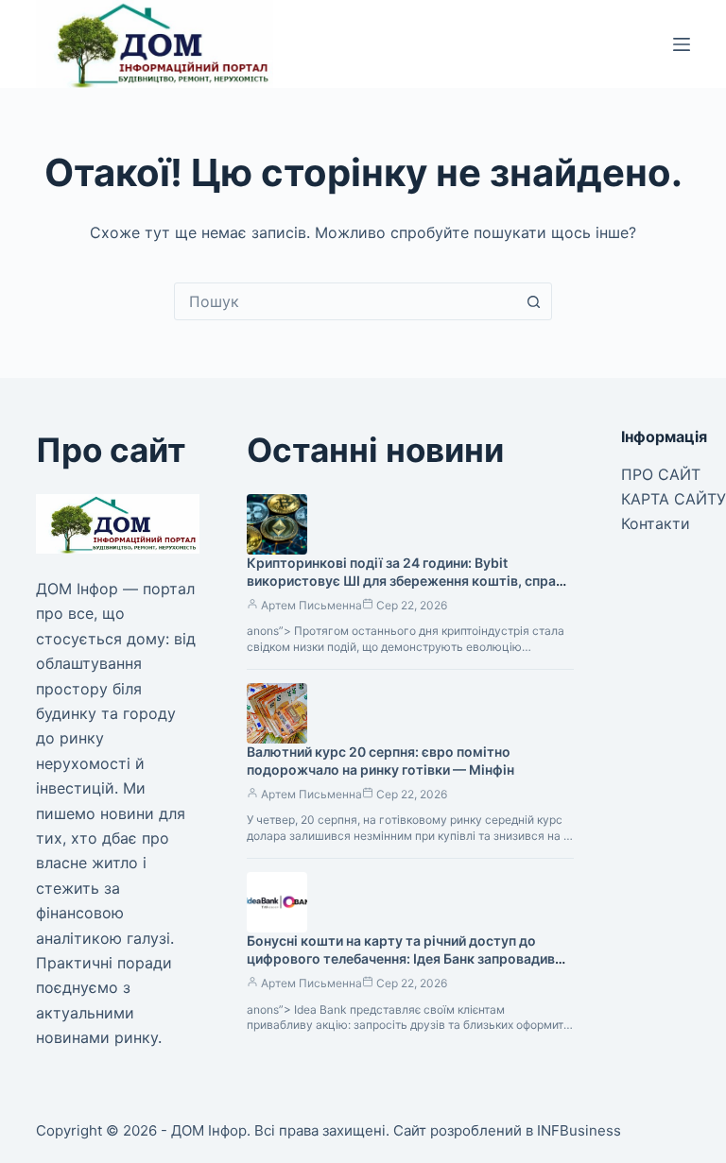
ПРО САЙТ (660, 474)
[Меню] (681, 44)
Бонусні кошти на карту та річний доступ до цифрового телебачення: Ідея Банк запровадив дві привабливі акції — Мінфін (401, 958)
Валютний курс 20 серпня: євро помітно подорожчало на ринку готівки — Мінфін (380, 761)
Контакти (655, 523)
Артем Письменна (311, 605)
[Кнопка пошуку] (533, 301)
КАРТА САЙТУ (673, 498)
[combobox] (345, 301)
